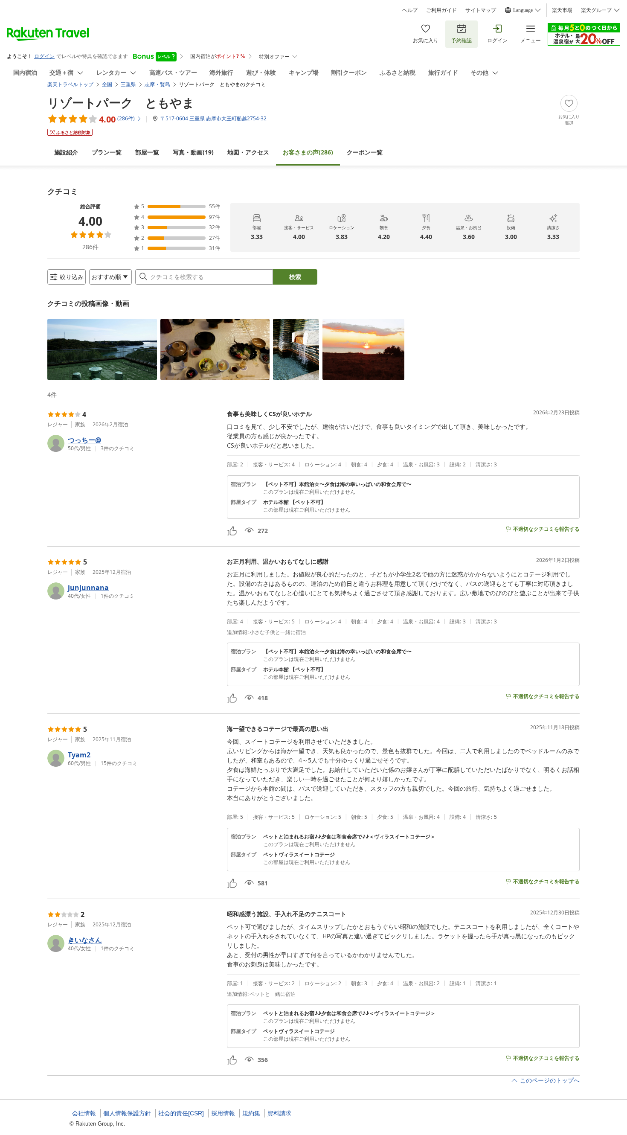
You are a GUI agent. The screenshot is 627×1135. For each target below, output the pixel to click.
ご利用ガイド (441, 10)
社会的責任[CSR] (181, 1113)
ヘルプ (410, 10)
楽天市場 (562, 10)
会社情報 (84, 1113)
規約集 (251, 1113)
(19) (193, 152)
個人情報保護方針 (127, 1113)
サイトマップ (480, 10)
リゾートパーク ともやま (120, 102)
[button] (102, 349)
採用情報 (223, 1113)
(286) (308, 152)
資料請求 (279, 1113)
